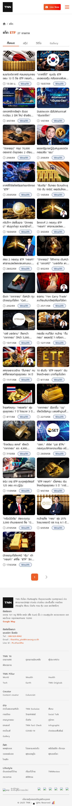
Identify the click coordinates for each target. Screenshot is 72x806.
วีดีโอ (38, 43)
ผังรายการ (7, 665)
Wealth (25, 84)
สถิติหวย (29, 777)
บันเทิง (28, 719)
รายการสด (7, 659)
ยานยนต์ (6, 725)
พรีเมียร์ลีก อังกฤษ (56, 748)
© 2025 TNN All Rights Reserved (33, 802)
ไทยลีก (5, 759)
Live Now (54, 7)
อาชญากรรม (8, 719)
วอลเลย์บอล (8, 754)
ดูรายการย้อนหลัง (33, 659)
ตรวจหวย (7, 777)
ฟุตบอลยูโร (30, 754)
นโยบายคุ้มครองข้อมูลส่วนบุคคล (36, 799)
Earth (28, 682)
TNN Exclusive (32, 709)
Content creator (11, 695)
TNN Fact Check (34, 725)
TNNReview (54, 771)
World (6, 677)
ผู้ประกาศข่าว (53, 659)
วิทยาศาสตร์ (31, 714)
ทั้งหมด (11, 43)
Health (51, 677)
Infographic (53, 725)
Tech (5, 682)
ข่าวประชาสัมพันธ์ (55, 730)
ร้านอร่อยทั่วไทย (10, 771)
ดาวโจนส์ (6, 730)
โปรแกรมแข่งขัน (32, 748)
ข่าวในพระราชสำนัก (11, 709)
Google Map (9, 621)
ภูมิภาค (51, 719)
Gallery (54, 43)
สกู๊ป (25, 43)
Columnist (30, 695)
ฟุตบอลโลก (53, 754)
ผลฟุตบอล (7, 748)
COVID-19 (30, 730)
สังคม (50, 709)
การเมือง (6, 714)
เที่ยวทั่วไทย (30, 771)
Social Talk (53, 714)
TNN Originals (55, 682)
